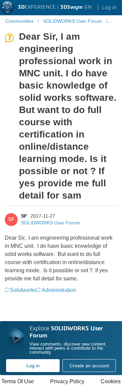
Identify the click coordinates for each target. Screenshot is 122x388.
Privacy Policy (67, 381)
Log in (33, 365)
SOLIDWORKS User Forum (50, 222)
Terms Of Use (17, 381)
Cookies (111, 381)
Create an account (89, 365)
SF (24, 216)
